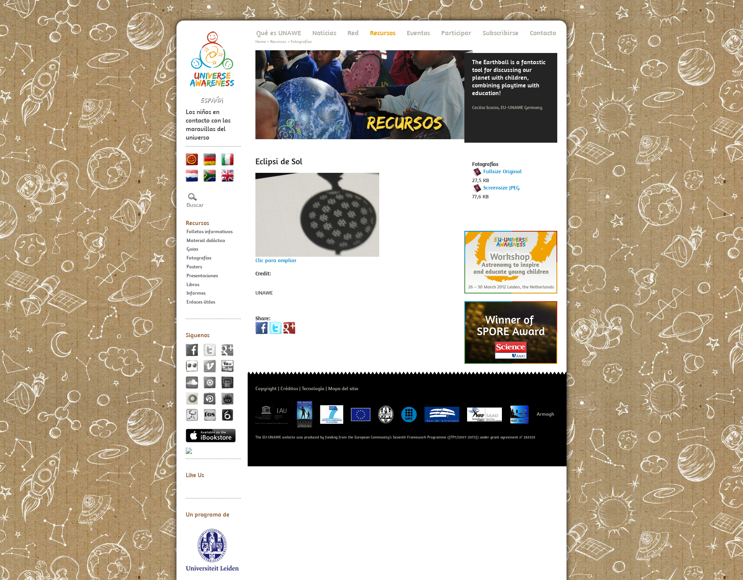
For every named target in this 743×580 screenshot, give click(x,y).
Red (353, 32)
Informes (196, 293)
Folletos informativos (210, 231)
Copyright (266, 388)
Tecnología (313, 388)
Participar (456, 32)
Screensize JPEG (501, 187)
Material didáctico (206, 240)
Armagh (545, 414)
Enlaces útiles (201, 302)
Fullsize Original (502, 171)
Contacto (543, 32)
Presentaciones (202, 275)
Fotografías (199, 257)
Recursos (197, 223)
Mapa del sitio (343, 388)
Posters (194, 266)
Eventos (418, 32)
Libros (193, 284)
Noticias (324, 32)
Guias (192, 249)
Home (260, 41)
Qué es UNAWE (278, 32)
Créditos (289, 388)
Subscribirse (501, 32)
